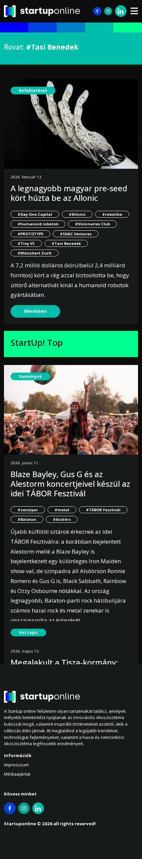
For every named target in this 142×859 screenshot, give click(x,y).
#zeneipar (28, 509)
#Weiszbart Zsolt (35, 252)
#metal (61, 509)
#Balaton (27, 519)
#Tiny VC (26, 243)
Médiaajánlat (17, 774)
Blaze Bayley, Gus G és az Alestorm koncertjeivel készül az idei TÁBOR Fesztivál (70, 484)
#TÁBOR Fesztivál (103, 509)
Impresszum (16, 765)
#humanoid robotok (38, 223)
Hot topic (28, 632)
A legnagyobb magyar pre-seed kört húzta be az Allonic (69, 193)
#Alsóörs (62, 519)
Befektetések (33, 90)
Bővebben (35, 311)
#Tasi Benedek (66, 243)
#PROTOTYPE (30, 233)
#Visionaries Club (92, 223)
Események (30, 376)
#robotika (112, 214)
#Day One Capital (35, 214)
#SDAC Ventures (75, 233)
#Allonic (77, 214)
